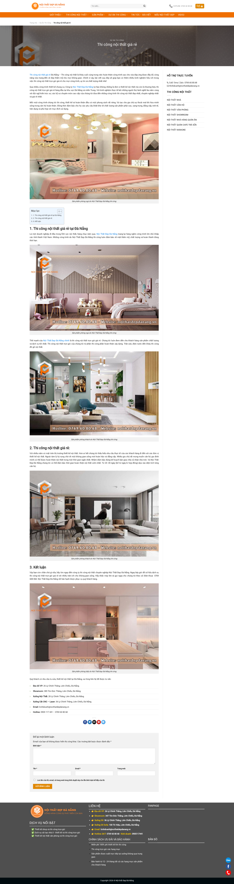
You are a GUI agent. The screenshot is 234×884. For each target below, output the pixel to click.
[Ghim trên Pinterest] (99, 722)
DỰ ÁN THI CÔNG (117, 15)
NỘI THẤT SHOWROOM (177, 115)
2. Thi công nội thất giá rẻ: (43, 218)
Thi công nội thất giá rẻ (40, 75)
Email (78, 769)
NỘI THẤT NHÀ (174, 100)
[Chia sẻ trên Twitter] (90, 722)
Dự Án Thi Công (45, 23)
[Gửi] (144, 6)
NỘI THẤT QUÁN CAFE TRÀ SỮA (182, 125)
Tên (35, 769)
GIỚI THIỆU (55, 15)
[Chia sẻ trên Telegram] (103, 722)
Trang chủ (33, 23)
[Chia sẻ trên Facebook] (85, 722)
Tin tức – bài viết (141, 15)
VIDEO (181, 15)
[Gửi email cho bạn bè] (94, 722)
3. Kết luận (37, 221)
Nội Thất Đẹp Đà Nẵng (83, 87)
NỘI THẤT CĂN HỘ (175, 105)
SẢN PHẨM (97, 15)
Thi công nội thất (76, 15)
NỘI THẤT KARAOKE (176, 130)
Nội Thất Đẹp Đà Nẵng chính (56, 340)
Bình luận (37, 746)
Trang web (121, 769)
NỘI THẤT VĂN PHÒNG (177, 110)
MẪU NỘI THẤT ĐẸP (165, 15)
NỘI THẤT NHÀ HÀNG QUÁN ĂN (182, 120)
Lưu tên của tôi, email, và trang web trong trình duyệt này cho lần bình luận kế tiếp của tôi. (71, 780)
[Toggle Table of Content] (58, 211)
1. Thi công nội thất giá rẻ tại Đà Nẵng (47, 215)
